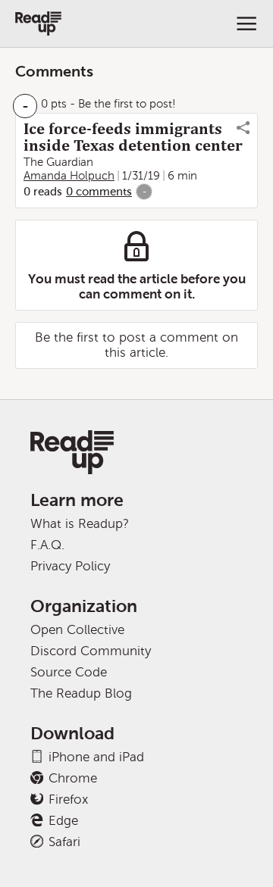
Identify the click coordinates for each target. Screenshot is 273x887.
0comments (99, 192)
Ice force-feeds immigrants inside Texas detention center (133, 137)
